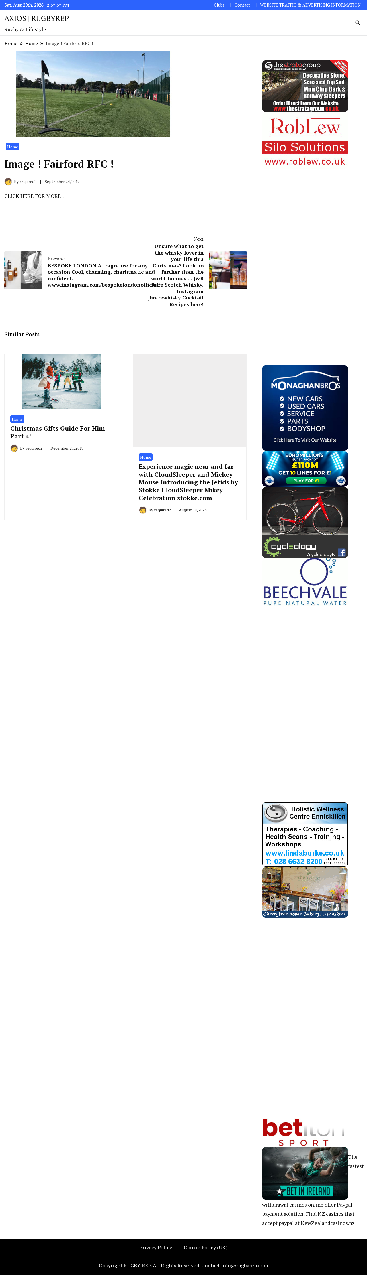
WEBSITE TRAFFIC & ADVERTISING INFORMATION (310, 5)
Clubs (219, 5)
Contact (242, 5)
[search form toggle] (357, 22)
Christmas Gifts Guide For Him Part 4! (57, 432)
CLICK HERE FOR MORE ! (34, 195)
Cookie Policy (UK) (206, 1247)
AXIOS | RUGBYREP (36, 18)
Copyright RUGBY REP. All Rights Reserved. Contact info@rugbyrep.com (183, 1265)
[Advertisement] (305, 255)
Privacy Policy (155, 1247)
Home (12, 146)
